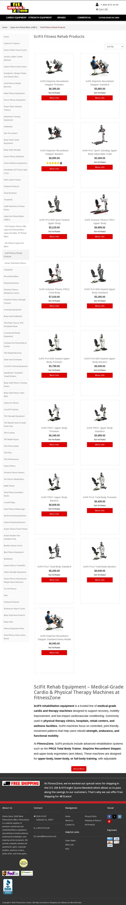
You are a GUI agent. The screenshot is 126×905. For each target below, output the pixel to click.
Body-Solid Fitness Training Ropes (15, 384)
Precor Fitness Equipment (14, 100)
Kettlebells (8, 127)
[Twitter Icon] (114, 817)
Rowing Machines (11, 283)
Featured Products (11, 186)
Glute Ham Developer (13, 360)
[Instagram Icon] (120, 817)
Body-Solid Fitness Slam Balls (14, 394)
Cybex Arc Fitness (11, 403)
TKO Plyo (8, 453)
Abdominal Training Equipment (12, 118)
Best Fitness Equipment (14, 552)
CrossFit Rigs (9, 502)
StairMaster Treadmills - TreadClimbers (14, 374)
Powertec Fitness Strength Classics (15, 301)
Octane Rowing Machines (14, 522)
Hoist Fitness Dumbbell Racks (13, 494)
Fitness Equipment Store (14, 628)
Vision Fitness (10, 466)
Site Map (35, 902)
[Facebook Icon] (109, 817)
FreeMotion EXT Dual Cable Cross (15, 171)
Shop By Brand (10, 193)
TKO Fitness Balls (11, 446)
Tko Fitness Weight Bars (14, 479)
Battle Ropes (9, 486)
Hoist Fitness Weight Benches (12, 85)
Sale (6, 595)
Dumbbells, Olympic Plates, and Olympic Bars (15, 75)
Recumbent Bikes (11, 276)
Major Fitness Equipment (14, 93)
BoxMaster (8, 559)
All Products (90, 825)
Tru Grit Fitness (10, 589)
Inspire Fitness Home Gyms (15, 67)
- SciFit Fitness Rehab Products (13, 255)
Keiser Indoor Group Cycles (15, 50)
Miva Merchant (75, 902)
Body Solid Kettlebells (13, 316)
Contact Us (70, 825)
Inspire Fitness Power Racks (16, 529)
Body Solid (8, 622)
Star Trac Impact (10, 133)
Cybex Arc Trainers (12, 43)
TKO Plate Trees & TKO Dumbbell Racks (13, 324)
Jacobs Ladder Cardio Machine (13, 58)
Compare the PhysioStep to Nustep (15, 344)
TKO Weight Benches (13, 353)
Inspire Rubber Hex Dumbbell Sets (12, 537)
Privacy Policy (90, 816)
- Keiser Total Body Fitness (15, 263)
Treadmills (8, 200)
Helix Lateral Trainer (12, 180)
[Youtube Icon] (109, 821)
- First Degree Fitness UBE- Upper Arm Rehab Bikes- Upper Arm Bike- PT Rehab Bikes (15, 231)
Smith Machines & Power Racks (14, 208)
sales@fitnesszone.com (46, 836)
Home (4, 27)
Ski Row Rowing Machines (15, 516)
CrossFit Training (11, 410)
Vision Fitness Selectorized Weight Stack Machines (15, 580)
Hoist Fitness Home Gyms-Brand (15, 637)
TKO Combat (9, 433)
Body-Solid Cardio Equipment (11, 141)
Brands (61, 17)
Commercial (84, 17)
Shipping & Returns (93, 820)
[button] (97, 5)
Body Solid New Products (14, 615)
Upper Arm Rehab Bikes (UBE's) (23, 27)
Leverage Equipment (12, 310)
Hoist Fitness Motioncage (14, 509)
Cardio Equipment (16, 17)
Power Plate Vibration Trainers (13, 108)
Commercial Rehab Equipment (12, 334)
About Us (69, 820)
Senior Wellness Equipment (15, 163)
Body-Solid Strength (12, 150)
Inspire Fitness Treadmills (14, 565)
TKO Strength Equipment (14, 416)
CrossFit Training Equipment (16, 366)
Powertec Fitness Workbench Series (11, 291)
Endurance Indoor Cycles (14, 609)
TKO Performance (11, 459)
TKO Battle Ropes (11, 439)
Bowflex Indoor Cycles (13, 546)
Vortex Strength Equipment (15, 572)
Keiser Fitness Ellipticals (14, 156)
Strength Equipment (40, 17)
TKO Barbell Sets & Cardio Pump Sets (15, 424)
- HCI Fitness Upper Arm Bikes (14, 245)
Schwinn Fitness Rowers (14, 473)
